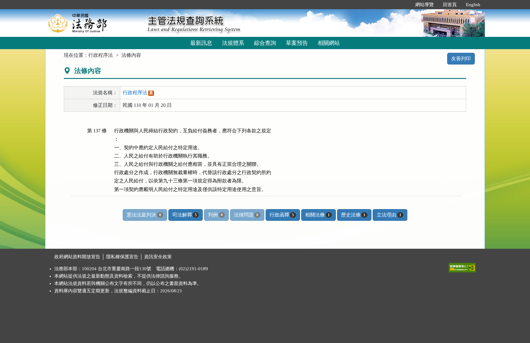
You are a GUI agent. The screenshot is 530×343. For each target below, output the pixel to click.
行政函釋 (282, 214)
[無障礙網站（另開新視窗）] (462, 266)
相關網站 (329, 43)
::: (404, 4)
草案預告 (297, 43)
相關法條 (317, 214)
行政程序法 (100, 55)
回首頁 (450, 4)
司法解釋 (184, 214)
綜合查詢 (265, 43)
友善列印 (461, 58)
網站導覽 (424, 4)
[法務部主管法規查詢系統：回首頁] (94, 23)
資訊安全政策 (158, 256)
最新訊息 (201, 43)
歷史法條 (353, 214)
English (473, 4)
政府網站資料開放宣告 (77, 256)
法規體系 (233, 43)
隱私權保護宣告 (122, 256)
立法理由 (389, 214)
